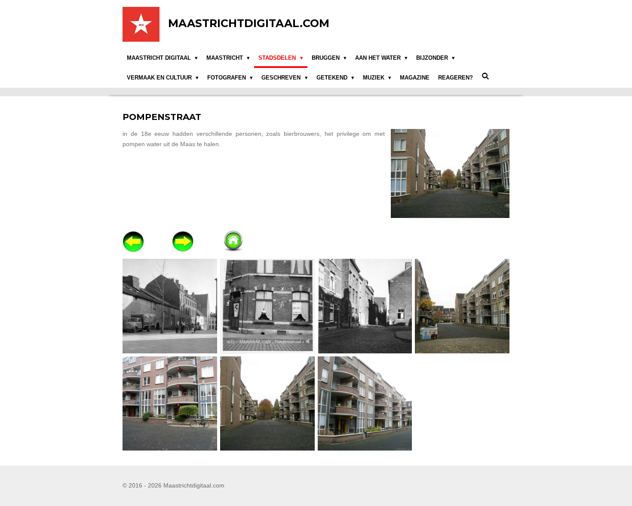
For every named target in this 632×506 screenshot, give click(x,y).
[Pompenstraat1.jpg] (462, 306)
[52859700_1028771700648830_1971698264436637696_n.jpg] (365, 306)
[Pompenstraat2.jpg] (170, 403)
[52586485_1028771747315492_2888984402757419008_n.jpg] (170, 306)
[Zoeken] (485, 76)
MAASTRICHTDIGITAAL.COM (248, 23)
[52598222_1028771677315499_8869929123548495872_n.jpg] (267, 306)
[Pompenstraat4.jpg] (365, 403)
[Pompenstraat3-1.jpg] (267, 403)
